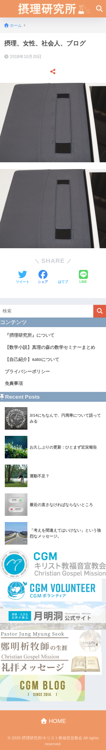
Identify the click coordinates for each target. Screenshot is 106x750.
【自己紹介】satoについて (32, 359)
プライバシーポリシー (27, 371)
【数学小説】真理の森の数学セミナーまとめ (50, 347)
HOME (56, 721)
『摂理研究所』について (30, 335)
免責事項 (14, 383)
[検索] (99, 311)
